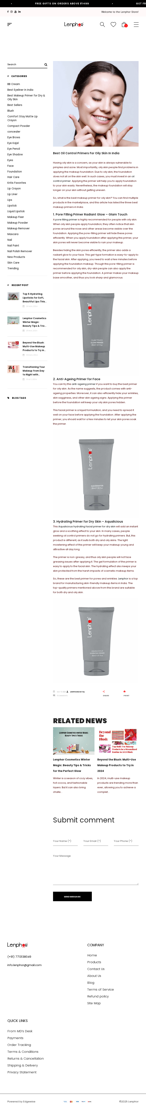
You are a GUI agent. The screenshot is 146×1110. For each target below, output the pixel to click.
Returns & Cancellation (25, 1058)
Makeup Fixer (15, 217)
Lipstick (12, 205)
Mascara (12, 234)
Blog (90, 982)
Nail (9, 240)
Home (92, 955)
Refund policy (98, 996)
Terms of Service (100, 989)
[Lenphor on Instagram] (11, 11)
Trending (13, 268)
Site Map (94, 1003)
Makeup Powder (17, 223)
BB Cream (13, 84)
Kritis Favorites (16, 183)
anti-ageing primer (84, 384)
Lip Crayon (14, 188)
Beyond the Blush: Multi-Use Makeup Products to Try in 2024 (116, 765)
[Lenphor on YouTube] (15, 11)
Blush (10, 111)
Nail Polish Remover (19, 251)
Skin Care (13, 263)
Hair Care (13, 177)
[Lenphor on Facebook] (8, 11)
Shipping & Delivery (22, 1065)
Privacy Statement (21, 1072)
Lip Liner (12, 194)
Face (10, 166)
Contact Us (96, 969)
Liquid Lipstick (16, 211)
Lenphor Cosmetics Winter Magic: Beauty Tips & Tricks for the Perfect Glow (35, 326)
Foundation (14, 171)
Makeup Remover (18, 228)
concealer (13, 131)
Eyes (10, 160)
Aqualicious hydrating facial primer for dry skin (87, 526)
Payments (15, 1038)
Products (94, 962)
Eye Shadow (15, 154)
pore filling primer (66, 219)
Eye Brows (13, 137)
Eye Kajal (13, 143)
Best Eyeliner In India (20, 90)
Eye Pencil (13, 149)
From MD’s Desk (19, 1031)
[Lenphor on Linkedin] (19, 11)
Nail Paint (13, 245)
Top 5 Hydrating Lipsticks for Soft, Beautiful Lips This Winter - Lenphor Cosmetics (34, 301)
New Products (16, 257)
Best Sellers (14, 105)
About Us (94, 976)
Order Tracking (19, 1045)
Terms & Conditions (22, 1052)
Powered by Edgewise (21, 1101)
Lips (9, 200)
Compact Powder (18, 126)
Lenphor (123, 578)
